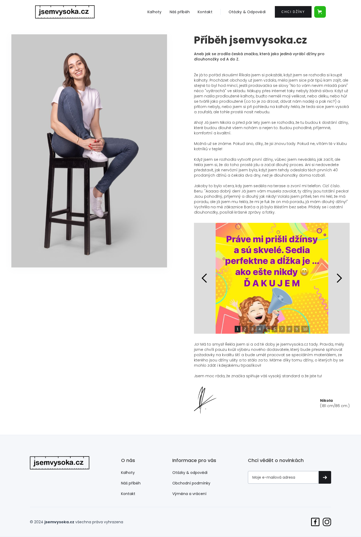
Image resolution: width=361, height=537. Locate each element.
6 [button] (275, 329)
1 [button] (238, 329)
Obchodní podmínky (191, 483)
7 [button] (282, 329)
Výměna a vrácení (189, 493)
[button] (320, 12)
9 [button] (297, 329)
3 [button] (252, 329)
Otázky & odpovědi (189, 472)
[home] (65, 11)
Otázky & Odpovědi (247, 12)
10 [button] (305, 329)
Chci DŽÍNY (293, 12)
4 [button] (260, 329)
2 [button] (245, 329)
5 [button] (267, 329)
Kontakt (205, 12)
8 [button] (289, 329)
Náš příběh (180, 12)
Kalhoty (154, 12)
